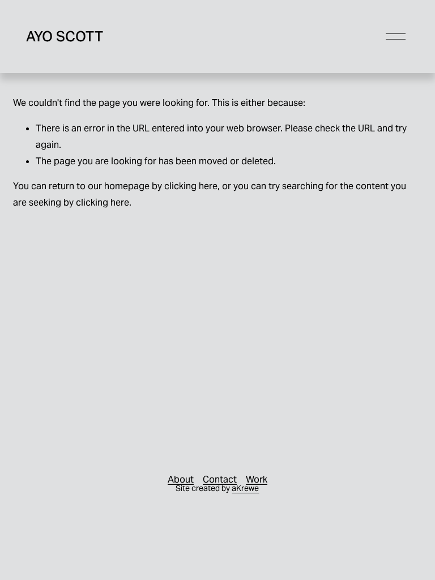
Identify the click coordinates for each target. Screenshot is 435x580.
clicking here (191, 186)
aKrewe (245, 488)
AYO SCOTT (64, 36)
